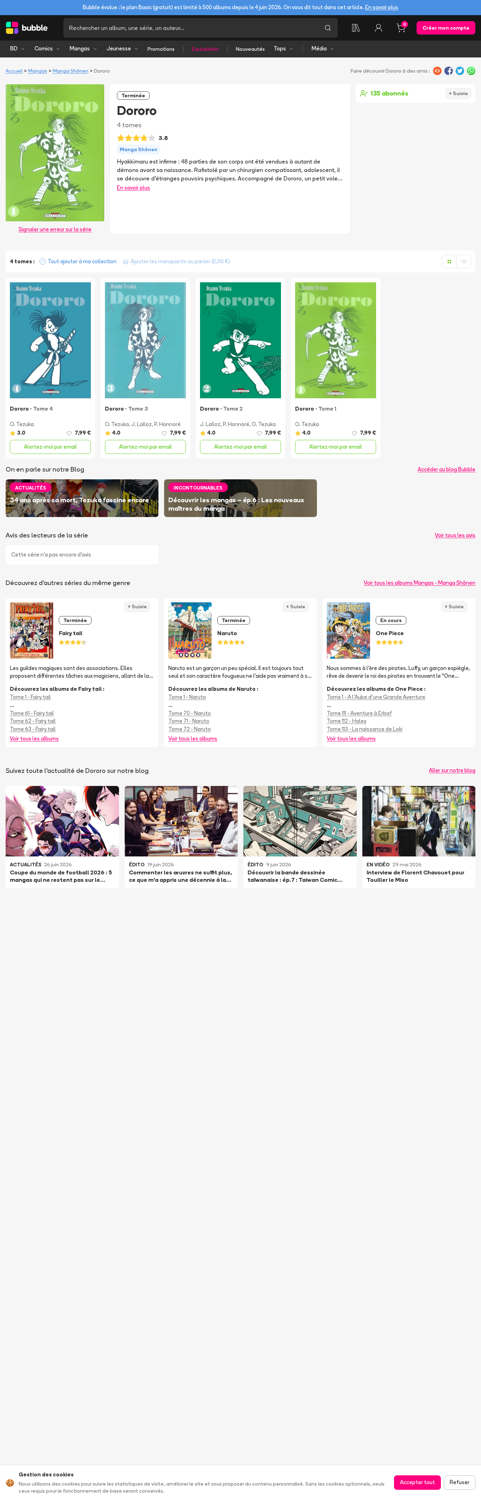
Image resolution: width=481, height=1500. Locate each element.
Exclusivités (205, 49)
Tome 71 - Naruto (188, 721)
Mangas (80, 48)
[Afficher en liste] (464, 261)
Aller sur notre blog (452, 770)
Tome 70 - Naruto (189, 713)
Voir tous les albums (34, 738)
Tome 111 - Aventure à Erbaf (359, 713)
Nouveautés (250, 49)
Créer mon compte (446, 28)
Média (319, 48)
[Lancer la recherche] (328, 28)
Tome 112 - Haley (346, 721)
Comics (44, 48)
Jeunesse (119, 48)
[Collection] (356, 28)
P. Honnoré (167, 424)
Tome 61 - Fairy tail (32, 713)
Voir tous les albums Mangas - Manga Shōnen (419, 582)
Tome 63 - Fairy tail (33, 729)
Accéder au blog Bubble (446, 469)
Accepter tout (417, 1482)
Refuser (459, 1482)
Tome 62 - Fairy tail (33, 721)
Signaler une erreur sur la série (55, 229)
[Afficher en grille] (449, 261)
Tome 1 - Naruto (187, 697)
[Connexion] (378, 28)
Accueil (14, 71)
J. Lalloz (141, 424)
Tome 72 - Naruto (189, 729)
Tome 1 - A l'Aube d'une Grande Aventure (376, 697)
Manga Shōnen (70, 71)
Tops (280, 48)
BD (14, 48)
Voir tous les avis (455, 535)
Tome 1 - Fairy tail (30, 697)
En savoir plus (381, 7)
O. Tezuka (22, 424)
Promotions (161, 49)
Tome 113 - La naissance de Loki (364, 729)
